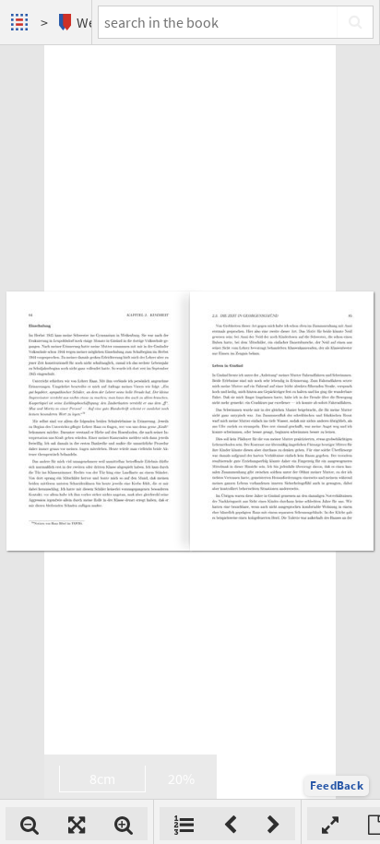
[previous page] (230, 823)
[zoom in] (124, 823)
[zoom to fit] (76, 823)
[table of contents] (184, 823)
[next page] (273, 823)
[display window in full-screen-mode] (330, 823)
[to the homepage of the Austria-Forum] (21, 22)
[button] (336, 786)
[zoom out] (29, 823)
